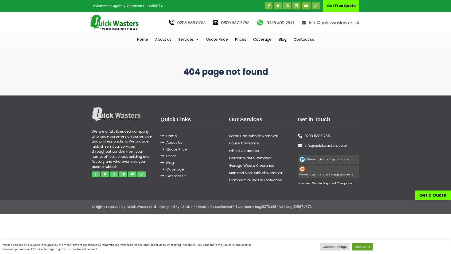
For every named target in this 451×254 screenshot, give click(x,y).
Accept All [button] (362, 247)
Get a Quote (432, 195)
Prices (240, 39)
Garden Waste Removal (250, 157)
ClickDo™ (187, 206)
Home (142, 39)
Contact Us (176, 175)
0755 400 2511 (281, 22)
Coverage (262, 39)
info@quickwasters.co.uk (334, 22)
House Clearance (244, 143)
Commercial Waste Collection (255, 180)
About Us (174, 142)
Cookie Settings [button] (335, 247)
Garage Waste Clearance (251, 165)
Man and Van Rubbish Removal (256, 172)
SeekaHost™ (225, 206)
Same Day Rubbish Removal (253, 135)
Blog (283, 39)
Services (186, 39)
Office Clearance (244, 150)
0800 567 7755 (235, 22)
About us (163, 39)
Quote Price (217, 39)
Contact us (304, 39)
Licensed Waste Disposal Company (325, 183)
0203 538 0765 (191, 22)
